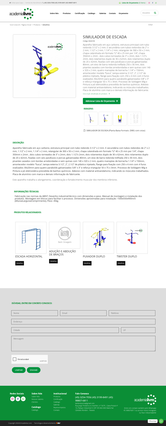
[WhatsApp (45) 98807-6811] (156, 3)
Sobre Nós (54, 13)
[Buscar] (155, 12)
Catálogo (92, 13)
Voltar (150, 24)
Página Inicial (26, 25)
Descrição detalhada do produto (95, 94)
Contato (112, 13)
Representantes (59, 407)
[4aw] (58, 423)
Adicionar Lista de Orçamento (100, 101)
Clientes (35, 402)
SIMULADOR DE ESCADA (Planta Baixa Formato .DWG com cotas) (115, 130)
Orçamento (133, 3)
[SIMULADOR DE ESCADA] (44, 97)
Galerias (102, 13)
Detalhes (19, 263)
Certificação (80, 13)
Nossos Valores (37, 399)
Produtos (67, 13)
